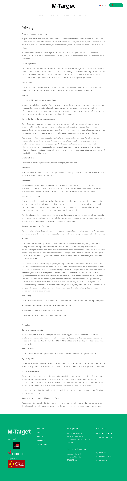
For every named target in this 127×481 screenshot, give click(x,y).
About (39, 433)
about (59, 15)
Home (41, 15)
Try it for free (41, 444)
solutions (50, 15)
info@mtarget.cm (105, 433)
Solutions (40, 429)
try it (86, 15)
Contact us (76, 15)
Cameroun (116, 5)
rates (66, 15)
